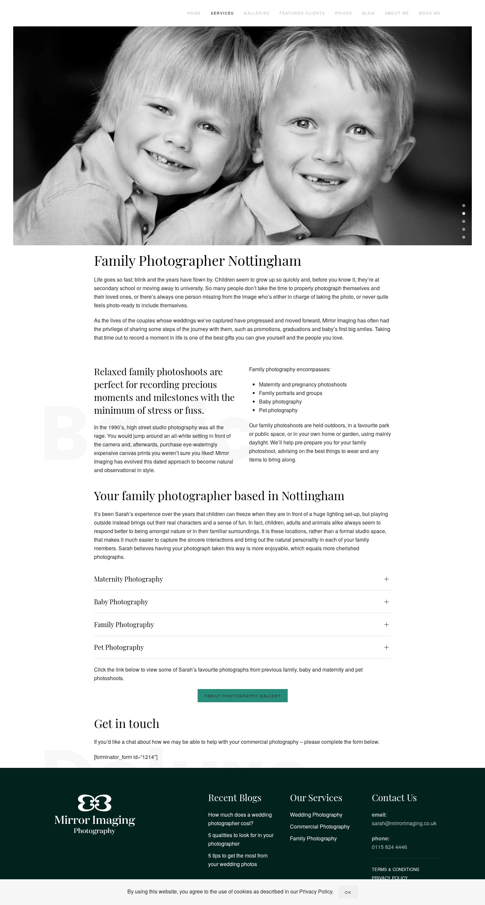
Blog (368, 12)
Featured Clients (302, 12)
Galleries (257, 12)
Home (194, 12)
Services (222, 12)
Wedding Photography (316, 814)
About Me (397, 12)
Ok (348, 892)
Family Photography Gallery (243, 695)
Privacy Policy (390, 878)
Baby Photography (121, 601)
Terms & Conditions (395, 869)
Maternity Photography (128, 578)
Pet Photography (119, 647)
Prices (343, 12)
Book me (429, 12)
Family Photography (124, 624)
